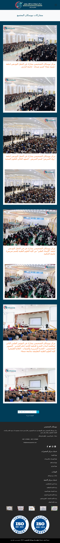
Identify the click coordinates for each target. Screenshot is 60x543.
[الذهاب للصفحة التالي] (21, 411)
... (27, 411)
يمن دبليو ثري (14, 540)
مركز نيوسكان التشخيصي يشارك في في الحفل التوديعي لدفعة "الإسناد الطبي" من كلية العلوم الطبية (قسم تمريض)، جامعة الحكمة (30, 251)
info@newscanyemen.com (30, 442)
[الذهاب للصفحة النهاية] (19, 411)
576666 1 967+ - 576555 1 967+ (30, 439)
